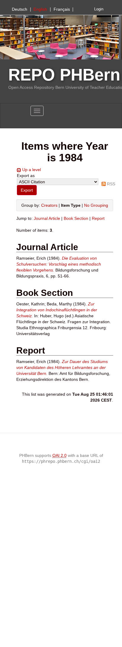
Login (98, 9)
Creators (49, 205)
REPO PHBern (64, 74)
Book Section (76, 218)
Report (98, 218)
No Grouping (96, 205)
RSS (111, 184)
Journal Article (47, 218)
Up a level (31, 169)
